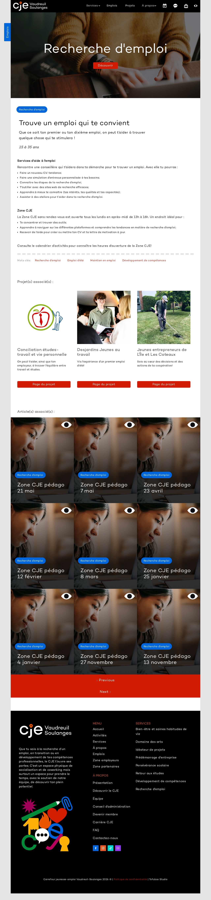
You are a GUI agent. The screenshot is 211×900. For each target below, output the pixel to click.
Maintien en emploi (103, 260)
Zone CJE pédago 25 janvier (167, 573)
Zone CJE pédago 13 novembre (167, 659)
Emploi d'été (75, 260)
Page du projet (44, 384)
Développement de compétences (144, 260)
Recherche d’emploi (48, 260)
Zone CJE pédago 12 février (40, 573)
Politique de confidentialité (130, 879)
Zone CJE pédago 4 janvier (40, 659)
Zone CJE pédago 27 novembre (104, 659)
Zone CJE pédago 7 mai (104, 487)
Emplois (7, 32)
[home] (30, 6)
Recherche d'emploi (30, 475)
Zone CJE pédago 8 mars (104, 573)
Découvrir (105, 65)
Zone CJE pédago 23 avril (167, 487)
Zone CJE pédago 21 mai (40, 487)
